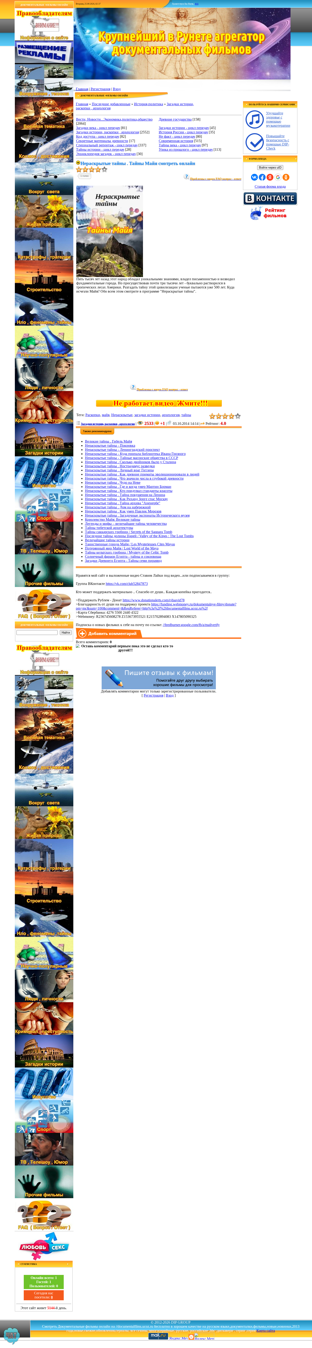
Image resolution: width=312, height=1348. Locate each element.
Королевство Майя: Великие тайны (112, 519)
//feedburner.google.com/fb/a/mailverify (191, 625)
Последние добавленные (111, 104)
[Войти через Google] (278, 177)
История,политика (148, 104)
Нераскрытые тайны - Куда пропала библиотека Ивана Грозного (135, 454)
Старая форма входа (270, 186)
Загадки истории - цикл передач (184, 128)
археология (171, 415)
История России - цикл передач (183, 132)
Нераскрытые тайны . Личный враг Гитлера (119, 470)
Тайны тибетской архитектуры (109, 528)
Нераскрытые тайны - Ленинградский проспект (122, 450)
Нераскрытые (121, 415)
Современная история (176, 141)
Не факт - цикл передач (177, 136)
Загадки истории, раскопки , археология (107, 132)
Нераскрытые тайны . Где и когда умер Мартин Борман (128, 487)
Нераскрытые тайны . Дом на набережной (118, 507)
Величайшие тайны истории (107, 540)
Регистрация (100, 89)
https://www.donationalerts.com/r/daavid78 (154, 600)
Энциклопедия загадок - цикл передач (106, 154)
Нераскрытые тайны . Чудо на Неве (112, 482)
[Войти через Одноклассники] (286, 177)
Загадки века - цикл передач (98, 128)
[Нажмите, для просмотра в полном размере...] (109, 276)
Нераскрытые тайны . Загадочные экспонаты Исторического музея (137, 515)
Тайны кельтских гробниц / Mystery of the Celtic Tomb (127, 552)
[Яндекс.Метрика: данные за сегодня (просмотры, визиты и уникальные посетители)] (204, 1336)
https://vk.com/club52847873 (127, 584)
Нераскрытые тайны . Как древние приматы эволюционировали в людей (142, 474)
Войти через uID (270, 167)
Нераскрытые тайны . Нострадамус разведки (120, 466)
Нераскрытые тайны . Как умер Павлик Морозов (123, 511)
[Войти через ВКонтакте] (254, 177)
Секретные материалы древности (102, 141)
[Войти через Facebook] (262, 177)
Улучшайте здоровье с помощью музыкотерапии (278, 119)
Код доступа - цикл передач (97, 136)
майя (105, 415)
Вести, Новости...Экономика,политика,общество (114, 119)
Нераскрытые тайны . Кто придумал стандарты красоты (128, 491)
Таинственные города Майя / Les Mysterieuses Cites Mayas (130, 544)
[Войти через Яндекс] (270, 177)
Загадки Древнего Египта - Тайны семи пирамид (123, 561)
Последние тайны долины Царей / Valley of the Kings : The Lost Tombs (139, 536)
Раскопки (92, 415)
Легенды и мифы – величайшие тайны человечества (126, 524)
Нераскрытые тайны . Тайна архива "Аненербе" (122, 503)
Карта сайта (265, 1330)
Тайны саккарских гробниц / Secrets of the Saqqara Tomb (128, 532)
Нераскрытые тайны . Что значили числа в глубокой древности (134, 478)
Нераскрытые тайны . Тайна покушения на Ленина (125, 495)
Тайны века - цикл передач (180, 145)
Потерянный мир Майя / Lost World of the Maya (122, 548)
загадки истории (147, 415)
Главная (82, 89)
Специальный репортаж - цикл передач (106, 145)
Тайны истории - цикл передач (100, 149)
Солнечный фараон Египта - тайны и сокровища (123, 556)
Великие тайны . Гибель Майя (108, 441)
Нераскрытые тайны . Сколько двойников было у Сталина (130, 462)
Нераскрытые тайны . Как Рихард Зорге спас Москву (126, 499)
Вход (117, 89)
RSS (196, 4)
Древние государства (175, 119)
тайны (186, 415)
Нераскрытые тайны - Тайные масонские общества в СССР (131, 458)
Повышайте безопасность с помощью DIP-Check (277, 142)
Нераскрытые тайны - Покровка (110, 445)
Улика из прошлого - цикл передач (186, 149)
